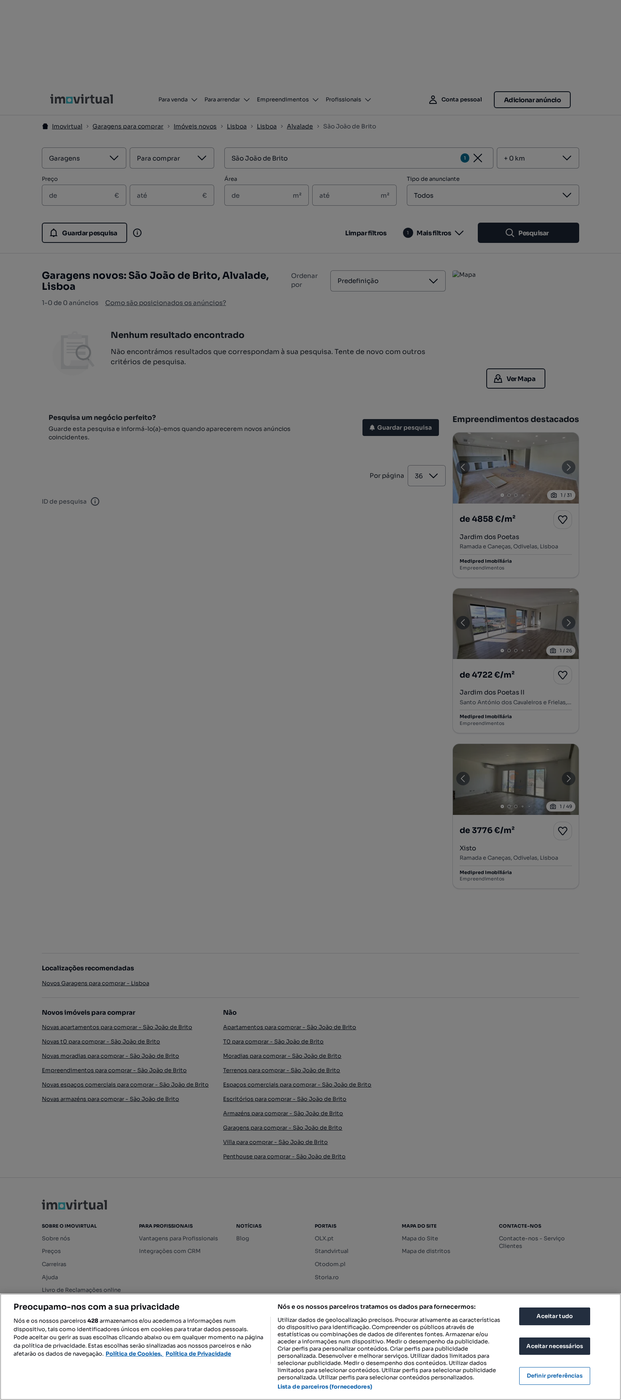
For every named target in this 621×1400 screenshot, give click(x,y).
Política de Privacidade (198, 1353)
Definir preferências (555, 1375)
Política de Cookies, (134, 1353)
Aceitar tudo (555, 1316)
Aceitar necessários (554, 1346)
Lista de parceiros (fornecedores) (325, 1386)
